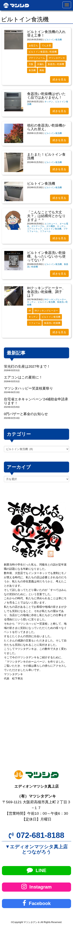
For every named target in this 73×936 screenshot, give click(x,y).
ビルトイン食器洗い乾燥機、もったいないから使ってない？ (46, 256)
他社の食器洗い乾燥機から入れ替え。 (46, 127)
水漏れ (40, 64)
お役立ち (33, 45)
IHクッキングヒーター (55, 299)
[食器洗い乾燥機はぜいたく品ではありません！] (13, 101)
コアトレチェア (34, 229)
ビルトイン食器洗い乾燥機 (43, 51)
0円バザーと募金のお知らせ (26, 414)
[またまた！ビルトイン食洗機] (13, 162)
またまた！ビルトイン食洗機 (46, 156)
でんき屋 (46, 45)
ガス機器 (50, 226)
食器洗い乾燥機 (56, 64)
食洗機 (32, 70)
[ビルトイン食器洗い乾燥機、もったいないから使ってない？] (13, 260)
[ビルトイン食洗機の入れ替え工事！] (13, 39)
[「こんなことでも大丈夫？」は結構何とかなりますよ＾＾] (13, 220)
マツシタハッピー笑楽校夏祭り (28, 388)
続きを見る (59, 79)
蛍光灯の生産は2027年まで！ (27, 366)
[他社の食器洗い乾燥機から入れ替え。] (13, 133)
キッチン (49, 101)
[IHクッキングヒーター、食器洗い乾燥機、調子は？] (13, 296)
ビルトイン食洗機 (53, 39)
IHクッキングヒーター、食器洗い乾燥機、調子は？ (46, 291)
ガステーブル (37, 226)
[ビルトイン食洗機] (13, 191)
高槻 (41, 70)
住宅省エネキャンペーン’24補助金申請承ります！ (36, 401)
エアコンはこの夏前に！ (23, 377)
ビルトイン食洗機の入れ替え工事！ (46, 33)
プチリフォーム (37, 58)
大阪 (31, 64)
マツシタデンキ (57, 58)
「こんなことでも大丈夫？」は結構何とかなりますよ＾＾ (46, 216)
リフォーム (45, 231)
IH (30, 310)
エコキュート (51, 223)
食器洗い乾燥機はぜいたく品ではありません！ (46, 95)
